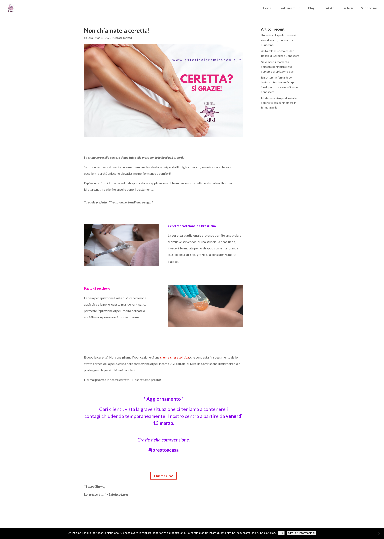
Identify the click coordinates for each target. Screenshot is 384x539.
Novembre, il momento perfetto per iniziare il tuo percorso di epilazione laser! (278, 66)
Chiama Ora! (163, 476)
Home (267, 8)
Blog (311, 8)
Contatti (328, 8)
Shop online (369, 8)
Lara (90, 37)
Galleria (347, 8)
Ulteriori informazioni (301, 532)
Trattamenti (287, 8)
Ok (281, 532)
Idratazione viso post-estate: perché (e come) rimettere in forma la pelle (279, 102)
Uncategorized (122, 37)
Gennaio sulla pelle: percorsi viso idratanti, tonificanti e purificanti (278, 40)
